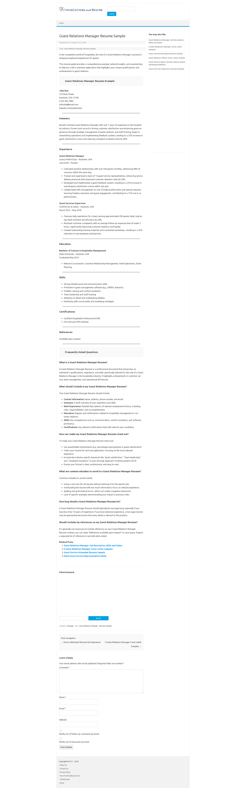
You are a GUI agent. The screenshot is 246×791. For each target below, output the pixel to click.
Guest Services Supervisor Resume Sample (166, 69)
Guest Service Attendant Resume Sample (84, 552)
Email (62, 708)
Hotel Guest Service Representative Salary (85, 556)
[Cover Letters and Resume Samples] (81, 11)
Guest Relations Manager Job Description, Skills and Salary (93, 545)
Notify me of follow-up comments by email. (79, 734)
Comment (64, 667)
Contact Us (64, 769)
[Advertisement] (101, 592)
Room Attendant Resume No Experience (81, 642)
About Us (63, 765)
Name (62, 697)
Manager (70, 626)
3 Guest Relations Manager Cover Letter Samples (88, 549)
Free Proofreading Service (70, 776)
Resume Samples (89, 49)
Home (61, 23)
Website (63, 720)
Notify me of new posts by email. (74, 742)
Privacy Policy (65, 772)
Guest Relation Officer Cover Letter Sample (167, 58)
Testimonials (65, 779)
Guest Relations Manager (73, 49)
